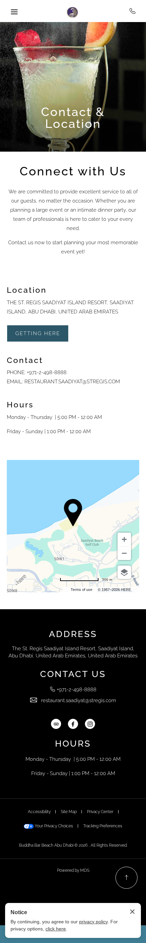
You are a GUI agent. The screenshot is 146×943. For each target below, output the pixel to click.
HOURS (73, 743)
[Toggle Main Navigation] (14, 12)
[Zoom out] (124, 553)
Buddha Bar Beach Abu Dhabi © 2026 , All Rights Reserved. (73, 845)
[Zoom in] (124, 539)
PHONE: (16, 372)
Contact (25, 360)
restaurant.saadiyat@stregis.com (72, 382)
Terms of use (81, 590)
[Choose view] (124, 572)
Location (27, 289)
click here (55, 928)
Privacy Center (100, 811)
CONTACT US (73, 674)
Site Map (69, 811)
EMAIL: (15, 382)
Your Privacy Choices (53, 826)
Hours (20, 404)
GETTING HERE (37, 333)
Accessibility (39, 811)
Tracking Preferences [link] (102, 826)
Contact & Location (73, 118)
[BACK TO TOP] (126, 878)
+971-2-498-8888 (132, 11)
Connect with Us (73, 171)
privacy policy (93, 921)
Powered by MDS (73, 870)
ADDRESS (73, 634)
